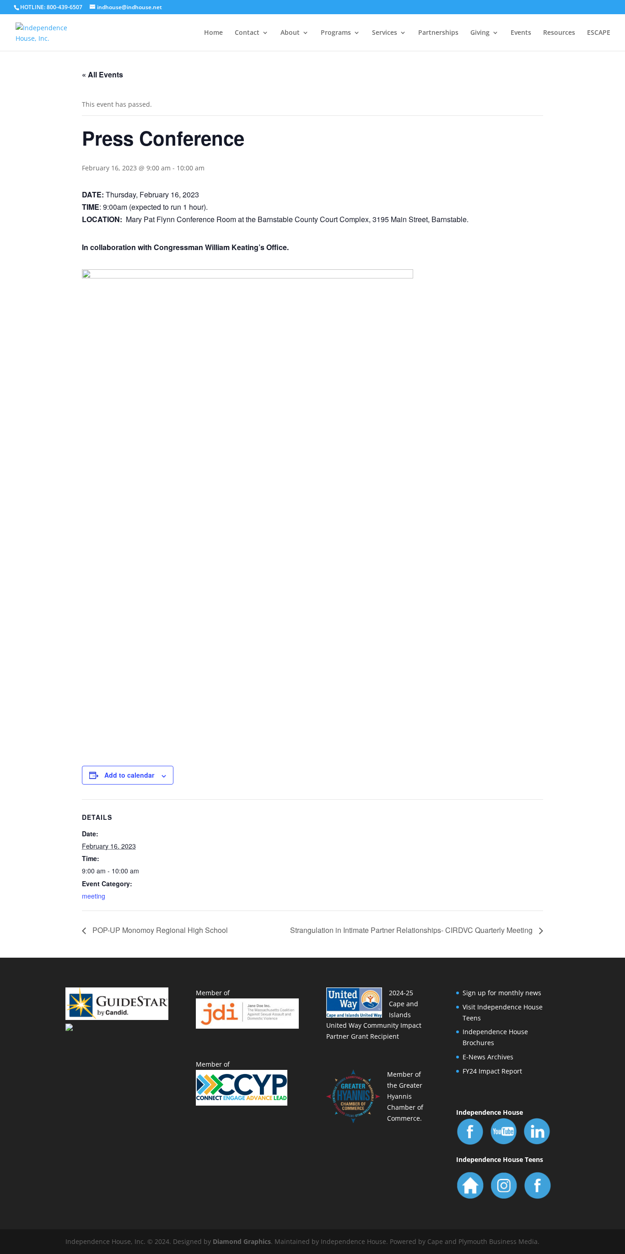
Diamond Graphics (242, 1241)
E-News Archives (488, 1056)
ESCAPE (598, 33)
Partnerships (438, 33)
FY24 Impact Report (492, 1071)
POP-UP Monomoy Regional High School (159, 930)
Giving (480, 33)
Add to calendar (129, 775)
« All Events (102, 74)
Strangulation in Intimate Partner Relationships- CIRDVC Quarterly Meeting (412, 930)
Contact (247, 33)
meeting (93, 895)
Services (384, 33)
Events (521, 33)
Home (213, 33)
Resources (559, 33)
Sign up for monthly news (502, 992)
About (290, 33)
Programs (336, 33)
